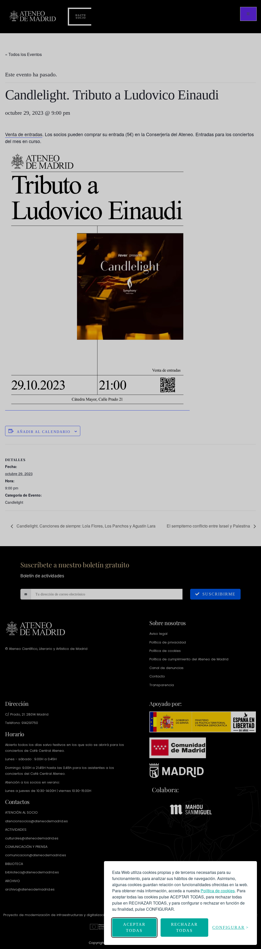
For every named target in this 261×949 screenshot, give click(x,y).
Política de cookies (218, 891)
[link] (218, 891)
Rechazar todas (184, 927)
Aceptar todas (134, 927)
